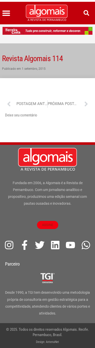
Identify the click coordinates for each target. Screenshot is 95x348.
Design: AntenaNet (47, 342)
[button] (6, 13)
